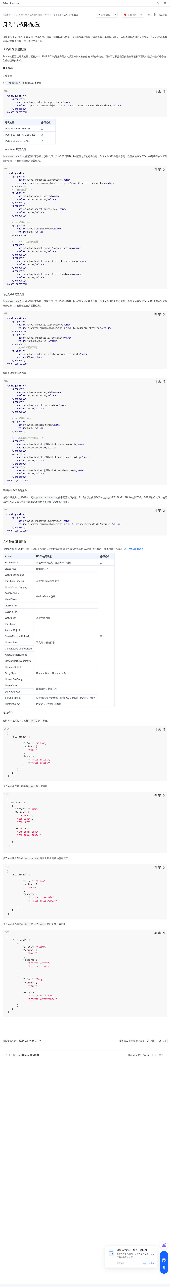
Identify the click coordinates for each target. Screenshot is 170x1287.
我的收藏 (163, 14)
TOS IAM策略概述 (132, 548)
